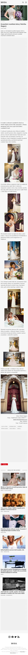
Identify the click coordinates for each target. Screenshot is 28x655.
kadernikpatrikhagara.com (20, 419)
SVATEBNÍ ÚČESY (12, 426)
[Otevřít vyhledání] (23, 2)
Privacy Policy (22, 651)
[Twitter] (15, 637)
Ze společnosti (9, 595)
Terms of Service (13, 652)
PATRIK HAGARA (4, 428)
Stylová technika (7, 490)
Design (2, 490)
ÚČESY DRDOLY (13, 428)
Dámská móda (6, 511)
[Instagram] (9, 637)
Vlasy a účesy (3, 28)
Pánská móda (3, 532)
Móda (2, 511)
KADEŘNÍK (20, 426)
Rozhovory (3, 595)
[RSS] (18, 637)
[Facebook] (12, 637)
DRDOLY (19, 428)
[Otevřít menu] (26, 2)
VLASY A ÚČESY (4, 426)
